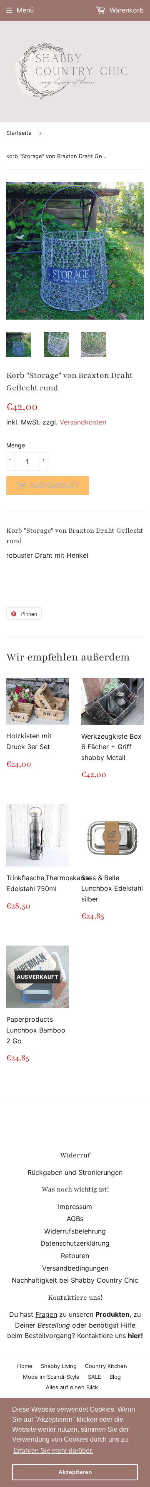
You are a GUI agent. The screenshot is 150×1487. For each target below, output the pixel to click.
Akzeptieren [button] (75, 1472)
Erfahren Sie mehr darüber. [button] (53, 1450)
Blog (115, 1376)
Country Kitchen (106, 1366)
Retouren (75, 1255)
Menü (25, 10)
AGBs (75, 1218)
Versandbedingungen (75, 1268)
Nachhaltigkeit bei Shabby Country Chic (75, 1280)
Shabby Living (59, 1366)
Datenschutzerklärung (75, 1243)
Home (24, 1366)
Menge (15, 445)
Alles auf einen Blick (72, 1387)
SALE (94, 1376)
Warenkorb (126, 10)
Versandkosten (83, 422)
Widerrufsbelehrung (75, 1231)
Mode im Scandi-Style (51, 1376)
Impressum (75, 1206)
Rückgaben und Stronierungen (75, 1172)
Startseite (19, 132)
